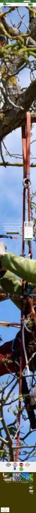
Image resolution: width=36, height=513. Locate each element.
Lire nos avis (5, 511)
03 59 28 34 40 (6, 1)
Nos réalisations (12, 233)
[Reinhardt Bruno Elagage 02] (6, 4)
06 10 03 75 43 (13, 1)
